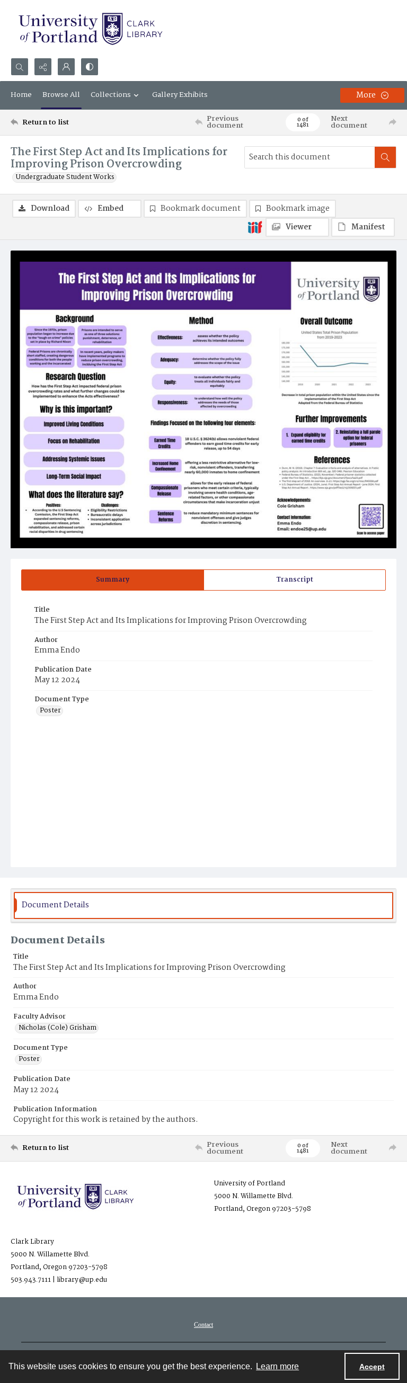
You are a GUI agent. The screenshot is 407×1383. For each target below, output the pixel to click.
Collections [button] (111, 95)
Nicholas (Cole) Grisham (57, 1028)
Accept (372, 1366)
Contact (203, 1324)
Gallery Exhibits (180, 95)
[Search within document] (385, 157)
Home (21, 95)
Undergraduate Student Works (65, 177)
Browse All (61, 95)
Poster (50, 711)
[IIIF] (254, 227)
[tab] (113, 580)
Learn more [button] (277, 1366)
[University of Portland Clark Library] (90, 28)
